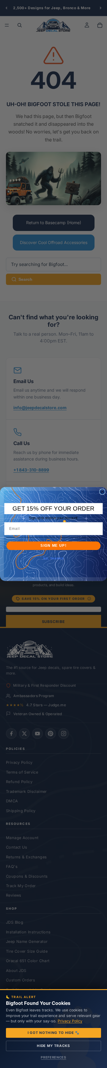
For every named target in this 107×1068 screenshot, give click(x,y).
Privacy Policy (70, 1021)
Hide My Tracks (53, 1046)
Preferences (53, 1057)
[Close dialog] (102, 491)
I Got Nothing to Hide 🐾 (53, 1033)
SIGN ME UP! (53, 545)
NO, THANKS (53, 558)
